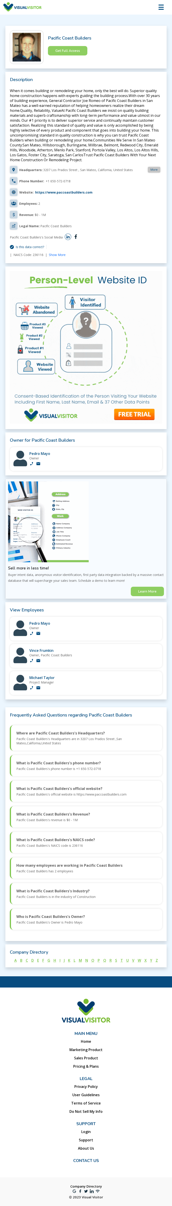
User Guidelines (86, 1094)
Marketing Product (86, 1049)
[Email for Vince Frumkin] (38, 661)
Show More (57, 255)
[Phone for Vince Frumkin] (31, 661)
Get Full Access (67, 51)
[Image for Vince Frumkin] (20, 662)
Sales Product (86, 1058)
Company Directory (86, 1186)
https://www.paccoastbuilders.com (63, 192)
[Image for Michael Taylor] (20, 689)
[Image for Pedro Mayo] (20, 465)
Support (86, 1140)
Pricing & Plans (86, 1066)
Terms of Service (86, 1103)
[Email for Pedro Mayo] (38, 464)
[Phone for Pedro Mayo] (31, 464)
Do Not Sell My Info (86, 1111)
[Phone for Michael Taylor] (31, 688)
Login (86, 1131)
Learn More (147, 591)
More (154, 170)
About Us (86, 1148)
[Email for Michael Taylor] (38, 688)
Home (86, 1041)
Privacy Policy (86, 1086)
